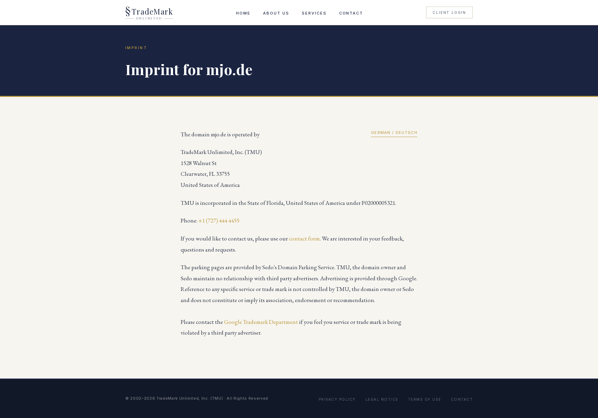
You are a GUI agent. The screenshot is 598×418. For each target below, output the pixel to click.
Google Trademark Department (261, 322)
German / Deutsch (394, 132)
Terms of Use (424, 399)
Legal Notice (381, 399)
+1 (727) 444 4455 (218, 220)
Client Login (449, 12)
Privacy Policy (337, 399)
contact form (304, 238)
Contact (351, 13)
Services (314, 13)
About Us (276, 13)
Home (243, 13)
